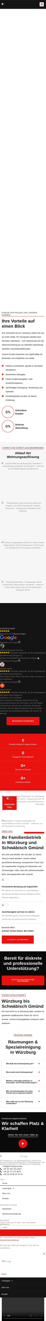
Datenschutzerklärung (11, 1214)
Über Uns (6, 1193)
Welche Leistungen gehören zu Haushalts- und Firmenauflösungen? (21, 1082)
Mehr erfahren (13, 713)
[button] (23, 1063)
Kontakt (5, 1198)
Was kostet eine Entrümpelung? (19, 1072)
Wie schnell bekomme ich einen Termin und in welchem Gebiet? (19, 1092)
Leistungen (6, 1188)
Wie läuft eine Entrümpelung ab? (20, 1064)
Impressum (6, 1209)
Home (4, 1183)
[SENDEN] (23, 1232)
